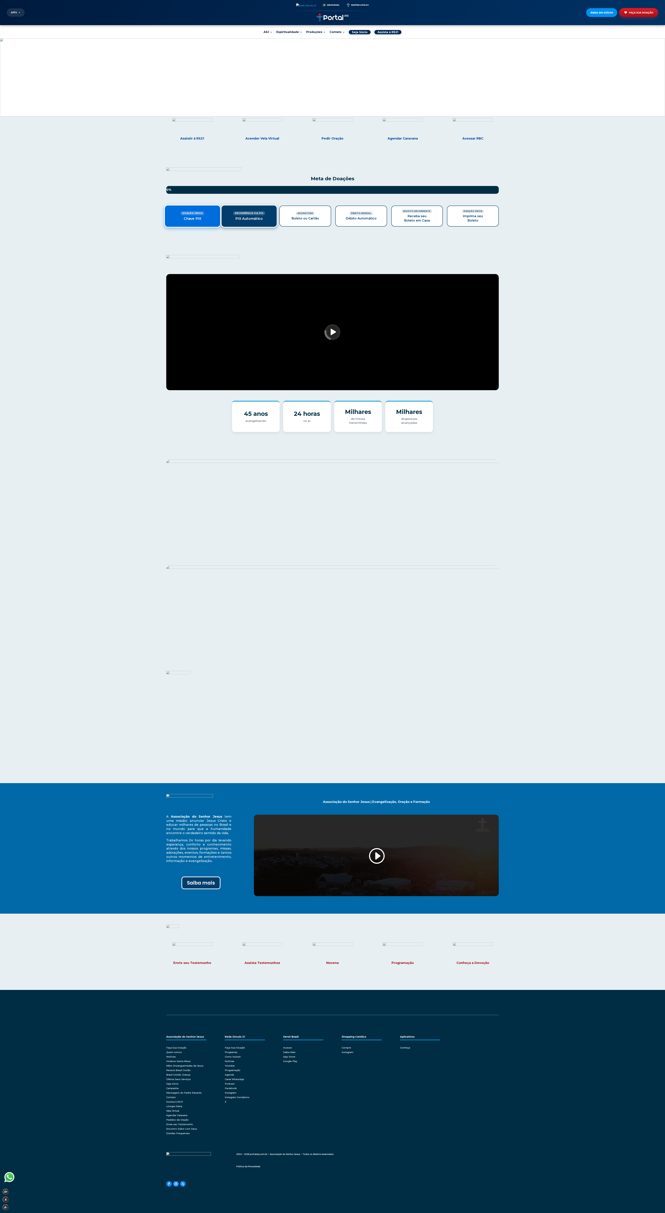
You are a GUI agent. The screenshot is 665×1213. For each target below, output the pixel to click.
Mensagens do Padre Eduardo (184, 1092)
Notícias (171, 1056)
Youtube (230, 1065)
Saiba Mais (289, 1052)
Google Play (290, 1061)
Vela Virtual (172, 1110)
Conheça (405, 1047)
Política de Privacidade (248, 1166)
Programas (231, 1052)
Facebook (231, 1088)
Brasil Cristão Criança (178, 1074)
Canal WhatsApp (234, 1079)
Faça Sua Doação (641, 12)
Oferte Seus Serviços (178, 1079)
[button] (332, 77)
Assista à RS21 (174, 1101)
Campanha (172, 1088)
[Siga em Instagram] (176, 1184)
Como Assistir (233, 1056)
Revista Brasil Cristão (178, 1070)
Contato (336, 32)
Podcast (230, 1083)
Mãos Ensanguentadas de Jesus (184, 1065)
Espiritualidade (287, 32)
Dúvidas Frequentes (178, 1133)
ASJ (266, 32)
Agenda (229, 1074)
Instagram (230, 1092)
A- (5, 1207)
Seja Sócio (172, 1083)
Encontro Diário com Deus (181, 1128)
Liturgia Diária (174, 1106)
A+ (5, 1191)
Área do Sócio (601, 12)
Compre (346, 1047)
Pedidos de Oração (177, 1119)
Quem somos (174, 1052)
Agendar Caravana (176, 1115)
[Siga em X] (183, 1184)
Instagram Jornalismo (237, 1097)
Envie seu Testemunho (179, 1124)
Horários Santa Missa (178, 1061)
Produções (314, 32)
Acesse (287, 1047)
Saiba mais (201, 883)
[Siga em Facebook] (169, 1184)
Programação (232, 1070)
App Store (289, 1056)
